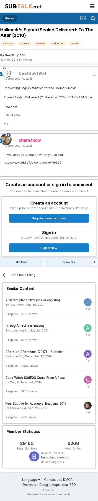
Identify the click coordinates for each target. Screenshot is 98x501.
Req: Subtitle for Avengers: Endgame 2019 (36, 403)
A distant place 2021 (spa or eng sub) (32, 300)
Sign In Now (49, 248)
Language (30, 480)
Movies (28, 59)
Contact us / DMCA (58, 480)
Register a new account (49, 218)
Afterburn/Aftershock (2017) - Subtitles (34, 352)
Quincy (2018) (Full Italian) (24, 326)
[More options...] (94, 75)
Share (23, 262)
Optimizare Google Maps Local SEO (49, 485)
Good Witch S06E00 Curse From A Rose (35, 378)
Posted (18, 78)
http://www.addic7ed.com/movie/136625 (32, 162)
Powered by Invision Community (49, 494)
